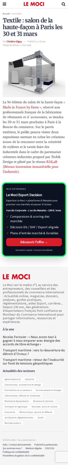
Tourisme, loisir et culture (44, 406)
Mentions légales (34, 448)
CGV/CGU (49, 448)
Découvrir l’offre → (34, 242)
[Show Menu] (4, 4)
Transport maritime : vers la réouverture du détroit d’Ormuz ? (34, 352)
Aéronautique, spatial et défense (35, 412)
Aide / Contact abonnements (17, 444)
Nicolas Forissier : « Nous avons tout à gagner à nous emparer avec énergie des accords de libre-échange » (31, 340)
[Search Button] (63, 4)
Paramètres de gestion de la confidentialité (23, 455)
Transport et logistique (16, 406)
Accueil (6, 13)
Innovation (10, 412)
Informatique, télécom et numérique (22, 395)
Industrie (29, 379)
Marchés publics (13, 423)
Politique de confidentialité (16, 452)
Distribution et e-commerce (18, 390)
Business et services (43, 401)
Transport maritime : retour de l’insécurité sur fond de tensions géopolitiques (33, 361)
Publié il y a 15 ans (37, 41)
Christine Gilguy (14, 41)
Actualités (17, 13)
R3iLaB (51, 162)
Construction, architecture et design (23, 384)
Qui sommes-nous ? (12, 448)
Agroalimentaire (13, 379)
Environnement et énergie (48, 390)
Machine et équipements (17, 401)
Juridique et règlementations (19, 417)
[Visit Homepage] (34, 4)
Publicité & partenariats (45, 444)
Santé (41, 417)
